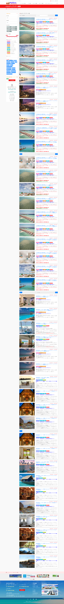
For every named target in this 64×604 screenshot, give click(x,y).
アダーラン (13, 69)
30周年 (16, 60)
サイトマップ (35, 594)
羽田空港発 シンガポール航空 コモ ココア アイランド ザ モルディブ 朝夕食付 (46, 476)
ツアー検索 (29, 3)
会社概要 (34, 584)
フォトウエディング (9, 66)
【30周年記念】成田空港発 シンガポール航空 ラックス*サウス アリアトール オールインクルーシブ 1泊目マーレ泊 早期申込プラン (46, 267)
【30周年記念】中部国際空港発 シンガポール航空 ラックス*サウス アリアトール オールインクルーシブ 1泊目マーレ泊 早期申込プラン (46, 128)
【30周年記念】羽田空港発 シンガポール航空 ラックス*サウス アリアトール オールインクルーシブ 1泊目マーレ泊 (46, 47)
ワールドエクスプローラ (9, 572)
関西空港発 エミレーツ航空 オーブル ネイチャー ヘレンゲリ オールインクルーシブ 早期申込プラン (46, 101)
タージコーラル (14, 72)
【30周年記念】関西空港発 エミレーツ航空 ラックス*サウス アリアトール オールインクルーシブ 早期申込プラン (46, 172)
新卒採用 (34, 591)
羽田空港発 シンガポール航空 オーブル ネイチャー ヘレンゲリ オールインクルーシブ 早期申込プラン (46, 351)
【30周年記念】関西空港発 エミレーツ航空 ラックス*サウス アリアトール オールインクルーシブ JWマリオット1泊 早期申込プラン (46, 142)
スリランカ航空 (12, 60)
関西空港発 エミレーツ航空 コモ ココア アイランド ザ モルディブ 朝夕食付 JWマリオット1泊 (46, 530)
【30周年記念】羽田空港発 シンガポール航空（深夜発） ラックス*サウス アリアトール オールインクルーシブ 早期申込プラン (46, 226)
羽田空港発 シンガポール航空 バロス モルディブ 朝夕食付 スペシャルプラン (46, 503)
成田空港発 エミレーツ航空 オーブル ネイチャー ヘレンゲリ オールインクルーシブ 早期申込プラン (46, 87)
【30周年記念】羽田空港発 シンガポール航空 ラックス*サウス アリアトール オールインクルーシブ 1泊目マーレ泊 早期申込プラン (46, 253)
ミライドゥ (13, 63)
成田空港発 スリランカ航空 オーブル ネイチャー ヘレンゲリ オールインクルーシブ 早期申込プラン (46, 364)
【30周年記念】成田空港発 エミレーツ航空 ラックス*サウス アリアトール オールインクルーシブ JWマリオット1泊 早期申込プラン (46, 158)
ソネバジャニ (9, 72)
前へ (21, 292)
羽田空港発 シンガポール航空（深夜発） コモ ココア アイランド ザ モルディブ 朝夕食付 (46, 378)
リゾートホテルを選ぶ (23, 3)
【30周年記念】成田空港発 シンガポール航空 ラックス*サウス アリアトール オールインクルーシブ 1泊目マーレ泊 (46, 60)
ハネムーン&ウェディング (48, 3)
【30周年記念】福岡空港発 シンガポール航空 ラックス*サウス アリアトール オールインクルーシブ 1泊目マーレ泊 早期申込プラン (46, 115)
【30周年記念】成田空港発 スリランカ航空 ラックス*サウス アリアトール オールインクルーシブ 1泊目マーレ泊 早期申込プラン (46, 280)
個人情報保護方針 (35, 593)
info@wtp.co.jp (25, 586)
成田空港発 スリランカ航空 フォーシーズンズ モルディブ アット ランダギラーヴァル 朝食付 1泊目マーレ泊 (46, 337)
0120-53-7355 (12, 92)
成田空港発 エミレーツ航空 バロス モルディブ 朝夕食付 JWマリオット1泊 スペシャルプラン (46, 405)
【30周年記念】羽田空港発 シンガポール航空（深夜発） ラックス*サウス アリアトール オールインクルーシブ (46, 33)
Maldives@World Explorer (11, 3)
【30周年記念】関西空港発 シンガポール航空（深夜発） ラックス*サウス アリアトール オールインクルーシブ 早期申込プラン (46, 213)
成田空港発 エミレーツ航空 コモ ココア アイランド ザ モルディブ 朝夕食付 (46, 557)
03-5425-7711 (12, 89)
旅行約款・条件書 (35, 586)
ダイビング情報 (35, 3)
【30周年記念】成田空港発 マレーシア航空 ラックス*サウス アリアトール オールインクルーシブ (46, 20)
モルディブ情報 (41, 3)
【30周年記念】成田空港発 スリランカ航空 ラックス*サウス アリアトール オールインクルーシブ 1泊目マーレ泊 (46, 74)
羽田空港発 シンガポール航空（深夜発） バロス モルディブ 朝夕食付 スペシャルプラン (46, 462)
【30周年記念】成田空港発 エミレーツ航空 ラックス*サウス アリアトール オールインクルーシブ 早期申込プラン (46, 185)
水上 (7, 60)
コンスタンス (9, 63)
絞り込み (9, 13)
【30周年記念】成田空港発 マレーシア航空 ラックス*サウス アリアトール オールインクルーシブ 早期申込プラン (46, 199)
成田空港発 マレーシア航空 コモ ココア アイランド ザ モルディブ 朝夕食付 (46, 489)
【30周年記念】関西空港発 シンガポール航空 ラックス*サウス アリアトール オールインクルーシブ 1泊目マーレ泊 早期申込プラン (46, 240)
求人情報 (34, 590)
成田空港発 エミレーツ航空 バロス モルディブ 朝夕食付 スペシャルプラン (46, 449)
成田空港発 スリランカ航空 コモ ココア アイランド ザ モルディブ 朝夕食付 (46, 544)
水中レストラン (9, 69)
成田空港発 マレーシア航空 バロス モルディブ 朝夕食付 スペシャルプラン (46, 391)
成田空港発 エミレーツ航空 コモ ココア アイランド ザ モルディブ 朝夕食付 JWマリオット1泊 (46, 517)
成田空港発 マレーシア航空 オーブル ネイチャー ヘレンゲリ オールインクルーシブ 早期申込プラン (46, 296)
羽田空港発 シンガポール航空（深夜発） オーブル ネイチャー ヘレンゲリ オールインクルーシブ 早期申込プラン (46, 310)
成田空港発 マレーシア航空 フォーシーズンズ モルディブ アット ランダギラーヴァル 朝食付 (46, 324)
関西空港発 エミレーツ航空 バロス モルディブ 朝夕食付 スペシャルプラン (46, 435)
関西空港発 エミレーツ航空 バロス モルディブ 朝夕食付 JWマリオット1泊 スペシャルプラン (46, 419)
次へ (56, 15)
